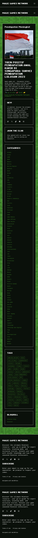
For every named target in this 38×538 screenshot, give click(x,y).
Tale (9, 402)
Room (8, 293)
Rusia (9, 397)
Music (17, 385)
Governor (10, 231)
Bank (8, 159)
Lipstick (16, 383)
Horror (18, 371)
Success (18, 399)
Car (8, 175)
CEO (8, 180)
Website (9, 339)
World (16, 405)
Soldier (9, 318)
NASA (8, 277)
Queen (9, 286)
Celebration (23, 360)
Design (9, 194)
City (8, 182)
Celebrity (10, 177)
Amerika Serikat (13, 357)
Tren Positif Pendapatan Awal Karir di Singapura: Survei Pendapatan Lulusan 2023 (18, 69)
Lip (9, 383)
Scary (9, 297)
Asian (9, 154)
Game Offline (11, 219)
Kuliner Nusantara (14, 380)
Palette (18, 388)
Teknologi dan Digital (14, 327)
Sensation (17, 397)
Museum (9, 274)
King (8, 263)
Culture (9, 191)
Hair (8, 235)
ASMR (8, 157)
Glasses (9, 226)
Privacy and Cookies (19, 476)
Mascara (23, 383)
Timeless (16, 402)
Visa (8, 336)
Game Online (11, 221)
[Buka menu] (34, 3)
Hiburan (9, 242)
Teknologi (10, 325)
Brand (9, 173)
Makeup (9, 270)
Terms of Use (6, 476)
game (9, 369)
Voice (9, 405)
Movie (9, 272)
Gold (8, 228)
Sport (9, 320)
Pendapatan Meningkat (22, 95)
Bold (22, 357)
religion (10, 288)
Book (8, 171)
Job (8, 254)
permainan (11, 391)
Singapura (8, 96)
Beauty (9, 161)
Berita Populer (12, 166)
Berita (21, 92)
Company (9, 184)
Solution (11, 399)
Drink (9, 196)
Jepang (10, 374)
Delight (18, 363)
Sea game (10, 302)
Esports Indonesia (13, 198)
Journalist (10, 258)
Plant (9, 281)
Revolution (11, 394)
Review (9, 290)
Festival (10, 210)
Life (8, 267)
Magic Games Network (15, 3)
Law (8, 265)
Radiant (19, 391)
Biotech (9, 168)
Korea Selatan (12, 377)
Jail (8, 251)
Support (9, 323)
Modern (10, 385)
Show (8, 309)
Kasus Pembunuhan (20, 374)
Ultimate (25, 402)
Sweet (26, 399)
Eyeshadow (11, 366)
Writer (9, 343)
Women (9, 341)
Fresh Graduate (10, 95)
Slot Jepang (11, 313)
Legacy (25, 380)
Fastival (10, 207)
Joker (9, 256)
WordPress (15, 480)
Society (9, 316)
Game (8, 214)
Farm (8, 205)
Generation (10, 224)
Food (8, 212)
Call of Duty (12, 360)
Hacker (9, 233)
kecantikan (10, 260)
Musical (23, 385)
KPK (21, 377)
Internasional (11, 249)
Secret (9, 304)
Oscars (9, 279)
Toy (8, 332)
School (9, 300)
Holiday (9, 247)
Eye (8, 201)
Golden (16, 369)
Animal (9, 152)
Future (26, 366)
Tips (8, 330)
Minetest (10, 421)
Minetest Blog (11, 419)
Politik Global (12, 283)
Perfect (26, 388)
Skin (8, 311)
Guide (22, 369)
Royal (9, 295)
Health (9, 237)
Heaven (9, 240)
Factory (9, 203)
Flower (19, 366)
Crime (9, 189)
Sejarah (9, 306)
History (9, 244)
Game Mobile (11, 217)
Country (9, 187)
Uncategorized (11, 334)
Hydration (26, 371)
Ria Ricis (21, 394)
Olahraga (11, 388)
